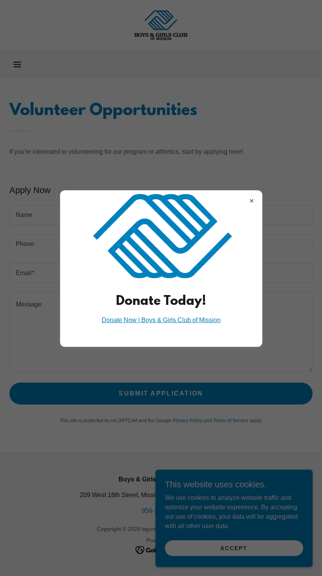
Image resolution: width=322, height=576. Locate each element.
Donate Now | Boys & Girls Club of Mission (161, 320)
